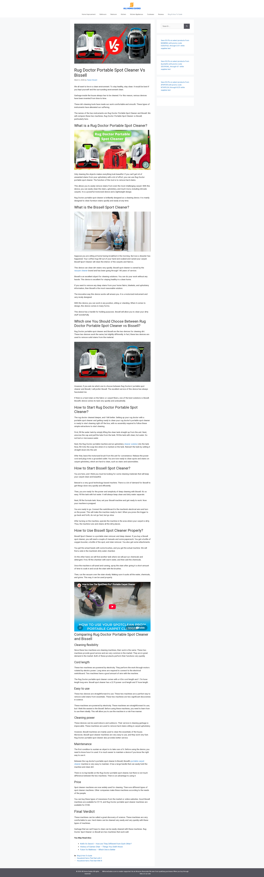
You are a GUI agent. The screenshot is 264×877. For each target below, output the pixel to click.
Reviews (161, 14)
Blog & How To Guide (175, 14)
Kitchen (123, 14)
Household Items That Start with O (89, 858)
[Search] (187, 26)
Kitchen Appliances (136, 14)
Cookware (150, 14)
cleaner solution (131, 444)
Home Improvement (88, 14)
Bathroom (103, 14)
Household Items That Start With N (89, 861)
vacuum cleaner (81, 270)
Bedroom (114, 14)
